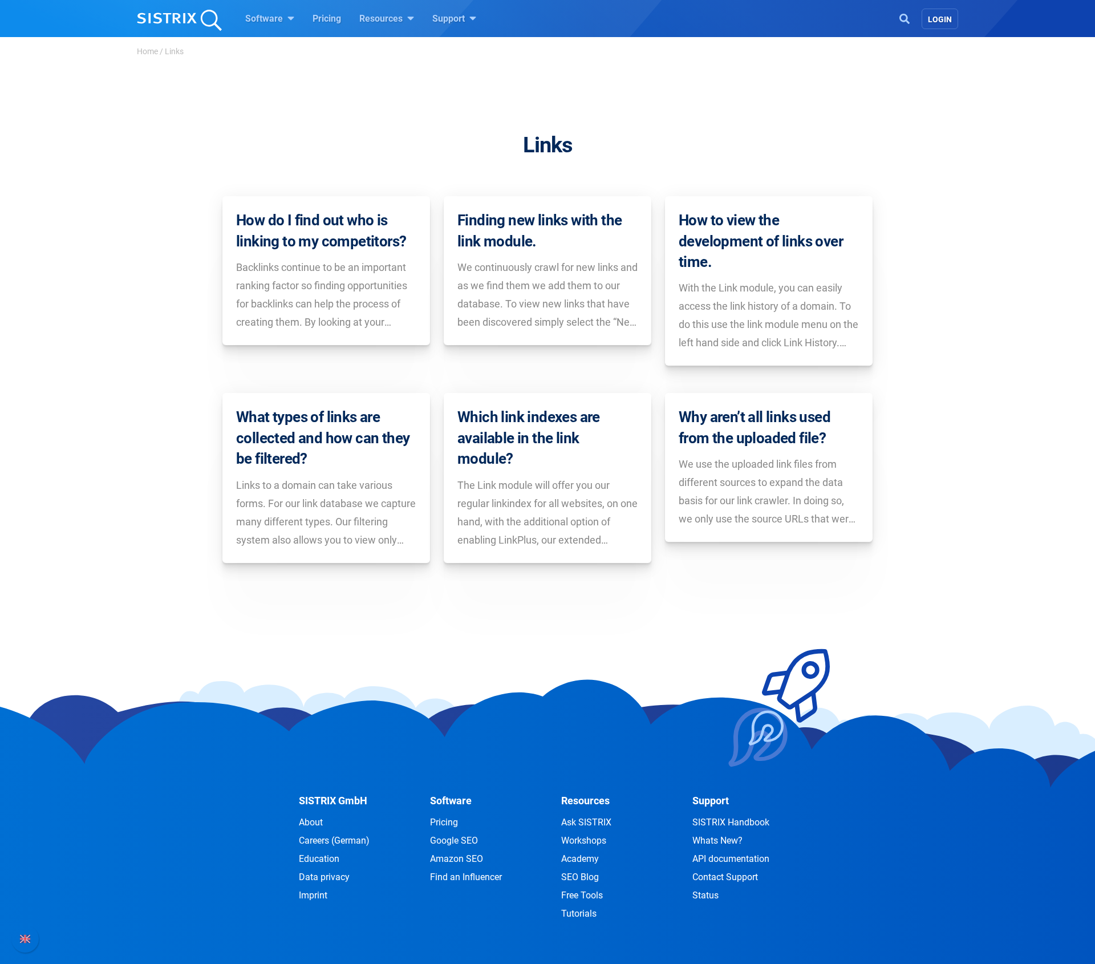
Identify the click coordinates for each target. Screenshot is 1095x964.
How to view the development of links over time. (761, 241)
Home (147, 51)
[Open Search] (904, 17)
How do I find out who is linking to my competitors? (321, 230)
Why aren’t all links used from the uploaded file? (754, 427)
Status (705, 895)
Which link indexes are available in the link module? (528, 437)
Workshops (583, 840)
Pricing (327, 18)
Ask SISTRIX (586, 822)
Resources (382, 18)
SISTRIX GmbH (333, 801)
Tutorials (579, 913)
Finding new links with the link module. (539, 230)
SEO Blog (580, 877)
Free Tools (582, 895)
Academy (580, 858)
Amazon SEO (456, 858)
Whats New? (717, 840)
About (311, 822)
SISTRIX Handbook (730, 822)
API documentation (730, 858)
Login (940, 19)
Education (319, 858)
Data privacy (324, 877)
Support (449, 18)
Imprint (313, 895)
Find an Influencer (466, 877)
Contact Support (725, 877)
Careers (334, 840)
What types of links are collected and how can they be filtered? (322, 437)
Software (265, 18)
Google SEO (454, 840)
